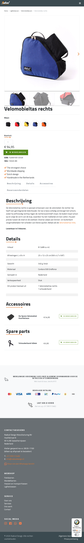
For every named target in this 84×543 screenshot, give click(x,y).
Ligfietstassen (14, 11)
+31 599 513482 (13, 456)
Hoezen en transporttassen (15, 483)
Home (6, 11)
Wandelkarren (10, 480)
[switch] (77, 534)
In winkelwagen (17, 152)
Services (7, 503)
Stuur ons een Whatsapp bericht (20, 463)
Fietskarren (9, 477)
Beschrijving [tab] (14, 183)
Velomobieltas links (67, 222)
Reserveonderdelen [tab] (18, 190)
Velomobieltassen (26, 11)
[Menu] (80, 519)
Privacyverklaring (71, 538)
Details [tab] (30, 183)
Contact (7, 509)
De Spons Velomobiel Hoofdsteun (28, 317)
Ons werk (8, 506)
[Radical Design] (6, 3)
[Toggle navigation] (80, 3)
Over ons (8, 500)
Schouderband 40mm (28, 343)
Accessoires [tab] (46, 183)
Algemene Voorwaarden (68, 535)
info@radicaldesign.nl (15, 459)
